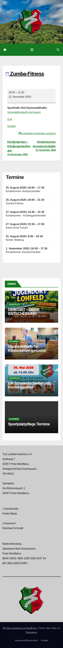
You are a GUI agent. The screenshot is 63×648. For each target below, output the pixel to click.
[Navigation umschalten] (32, 50)
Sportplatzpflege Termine (29, 424)
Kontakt (44, 640)
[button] (58, 49)
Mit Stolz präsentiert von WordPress (20, 628)
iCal (9, 119)
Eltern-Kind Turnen (17, 227)
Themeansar (31, 632)
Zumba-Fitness (15, 203)
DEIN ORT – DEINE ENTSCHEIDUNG (24, 311)
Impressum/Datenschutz (26, 640)
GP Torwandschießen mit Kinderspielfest (29, 385)
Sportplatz (14, 304)
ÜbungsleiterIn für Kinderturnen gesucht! (27, 348)
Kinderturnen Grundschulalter (44, 145)
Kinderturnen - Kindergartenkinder (26, 215)
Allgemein (14, 341)
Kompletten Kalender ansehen (38, 133)
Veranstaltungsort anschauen (24, 112)
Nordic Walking (15, 239)
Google (11, 126)
